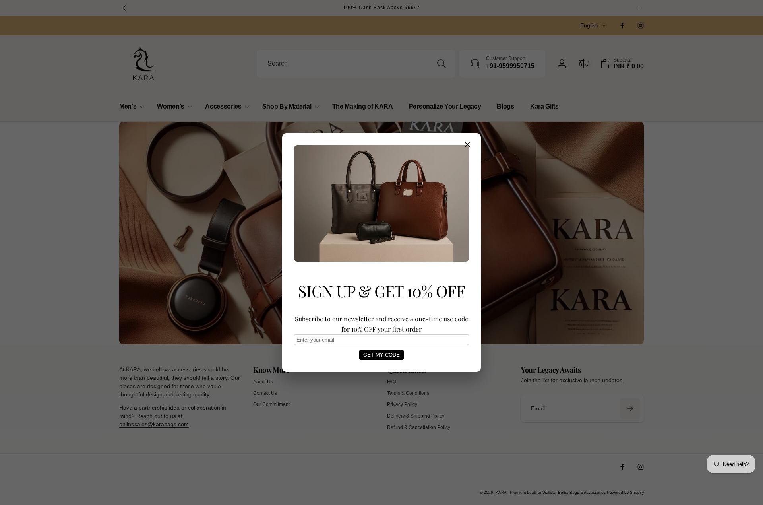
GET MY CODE (381, 355)
